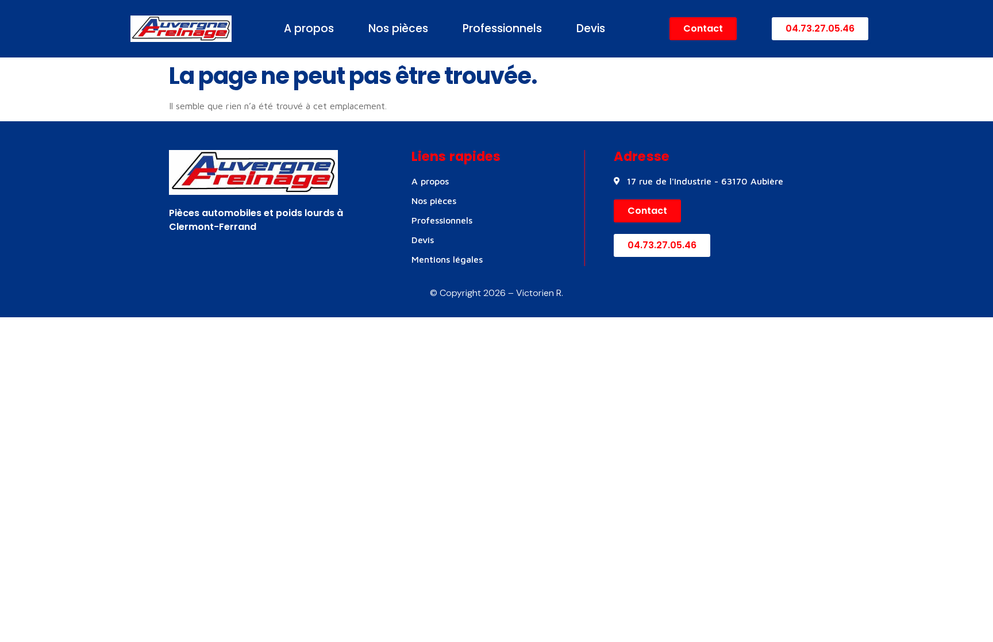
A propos (309, 28)
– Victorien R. (534, 293)
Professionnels (502, 28)
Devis (590, 28)
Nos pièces (398, 28)
